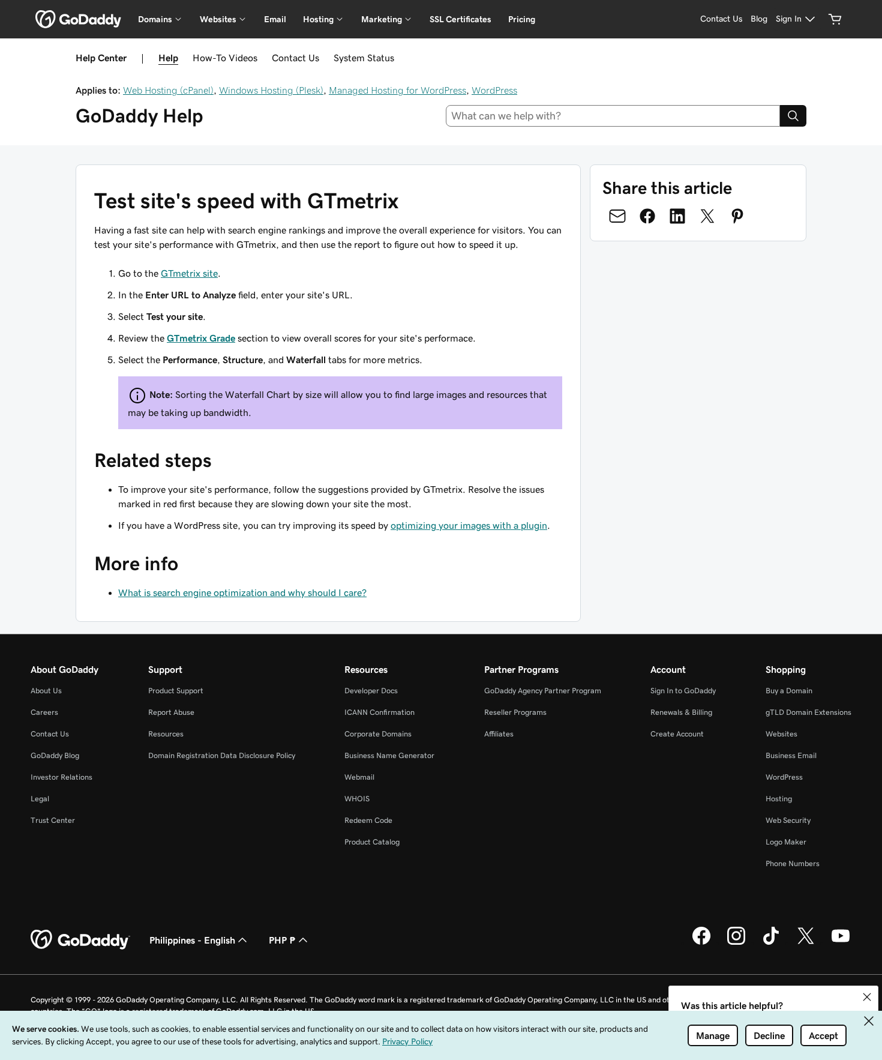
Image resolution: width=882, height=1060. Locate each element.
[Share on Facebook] (647, 216)
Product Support (175, 690)
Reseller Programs (515, 712)
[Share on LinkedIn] (677, 216)
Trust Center (53, 820)
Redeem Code (368, 820)
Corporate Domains (378, 734)
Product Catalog (372, 842)
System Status (364, 57)
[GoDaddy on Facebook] (701, 943)
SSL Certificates (460, 19)
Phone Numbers (793, 863)
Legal (40, 799)
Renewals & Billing (681, 712)
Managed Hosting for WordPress (397, 90)
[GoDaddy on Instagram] (736, 943)
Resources (166, 734)
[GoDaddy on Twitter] (806, 943)
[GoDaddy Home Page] (80, 940)
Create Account (677, 734)
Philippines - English (192, 940)
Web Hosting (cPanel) (168, 90)
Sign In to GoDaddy (683, 690)
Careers (44, 712)
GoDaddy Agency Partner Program (542, 690)
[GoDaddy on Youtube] (840, 943)
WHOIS (357, 799)
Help (168, 57)
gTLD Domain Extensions (808, 712)
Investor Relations (61, 777)
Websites (781, 734)
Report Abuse (171, 712)
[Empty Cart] (835, 19)
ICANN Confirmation (379, 712)
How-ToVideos (225, 57)
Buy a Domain (789, 690)
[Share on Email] (617, 216)
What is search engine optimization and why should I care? (242, 592)
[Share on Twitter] (707, 216)
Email (275, 19)
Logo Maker (786, 842)
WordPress (494, 90)
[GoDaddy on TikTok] (771, 943)
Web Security (788, 820)
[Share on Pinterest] (737, 216)
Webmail (359, 777)
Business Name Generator (389, 755)
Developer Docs (371, 690)
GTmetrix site (189, 273)
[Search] (793, 116)
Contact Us (295, 57)
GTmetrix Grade (201, 338)
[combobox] (613, 115)
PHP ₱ (282, 940)
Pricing (521, 19)
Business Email (791, 755)
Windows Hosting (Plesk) (271, 90)
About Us (46, 690)
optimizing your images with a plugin (469, 525)
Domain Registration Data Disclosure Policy (221, 755)
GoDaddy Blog (55, 755)
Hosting (779, 799)
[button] (867, 997)
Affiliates (499, 734)
